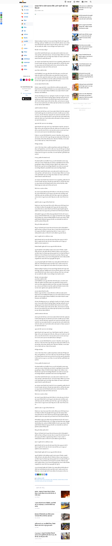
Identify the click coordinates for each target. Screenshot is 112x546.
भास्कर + (26, 48)
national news (61, 479)
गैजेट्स (25, 52)
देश (36, 478)
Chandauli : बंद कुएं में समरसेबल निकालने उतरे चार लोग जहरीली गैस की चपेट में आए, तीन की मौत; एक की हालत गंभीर (45, 535)
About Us (75, 103)
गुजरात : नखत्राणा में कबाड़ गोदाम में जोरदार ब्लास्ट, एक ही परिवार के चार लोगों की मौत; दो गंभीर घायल (45, 493)
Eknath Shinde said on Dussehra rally (44, 479)
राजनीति (42, 478)
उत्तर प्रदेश (26, 13)
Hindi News (55, 479)
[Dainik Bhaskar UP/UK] (23, 1)
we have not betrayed (47, 481)
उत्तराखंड (26, 17)
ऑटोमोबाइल (27, 59)
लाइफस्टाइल (27, 62)
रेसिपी (25, 66)
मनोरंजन (26, 34)
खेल (25, 31)
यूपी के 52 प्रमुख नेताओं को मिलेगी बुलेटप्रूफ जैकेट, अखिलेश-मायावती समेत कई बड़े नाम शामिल (85, 26)
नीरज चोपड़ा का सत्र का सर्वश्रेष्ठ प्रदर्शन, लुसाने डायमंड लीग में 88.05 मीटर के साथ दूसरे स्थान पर (85, 47)
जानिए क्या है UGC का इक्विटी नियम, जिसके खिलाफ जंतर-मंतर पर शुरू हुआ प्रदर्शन (86, 8)
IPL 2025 (26, 10)
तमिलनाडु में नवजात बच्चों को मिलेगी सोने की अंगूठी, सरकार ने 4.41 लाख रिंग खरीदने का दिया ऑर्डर (86, 86)
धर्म (24, 45)
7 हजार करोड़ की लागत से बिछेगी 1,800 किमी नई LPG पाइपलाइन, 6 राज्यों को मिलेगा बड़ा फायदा (45, 504)
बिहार (25, 20)
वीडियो (25, 69)
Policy (82, 103)
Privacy (79, 103)
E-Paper (85, 103)
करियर (25, 55)
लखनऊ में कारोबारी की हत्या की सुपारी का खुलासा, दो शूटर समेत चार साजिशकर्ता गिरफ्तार (85, 56)
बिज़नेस (25, 38)
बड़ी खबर (39, 478)
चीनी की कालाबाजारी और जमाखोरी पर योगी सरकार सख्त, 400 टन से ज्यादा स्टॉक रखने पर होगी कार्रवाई (85, 17)
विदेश (25, 27)
